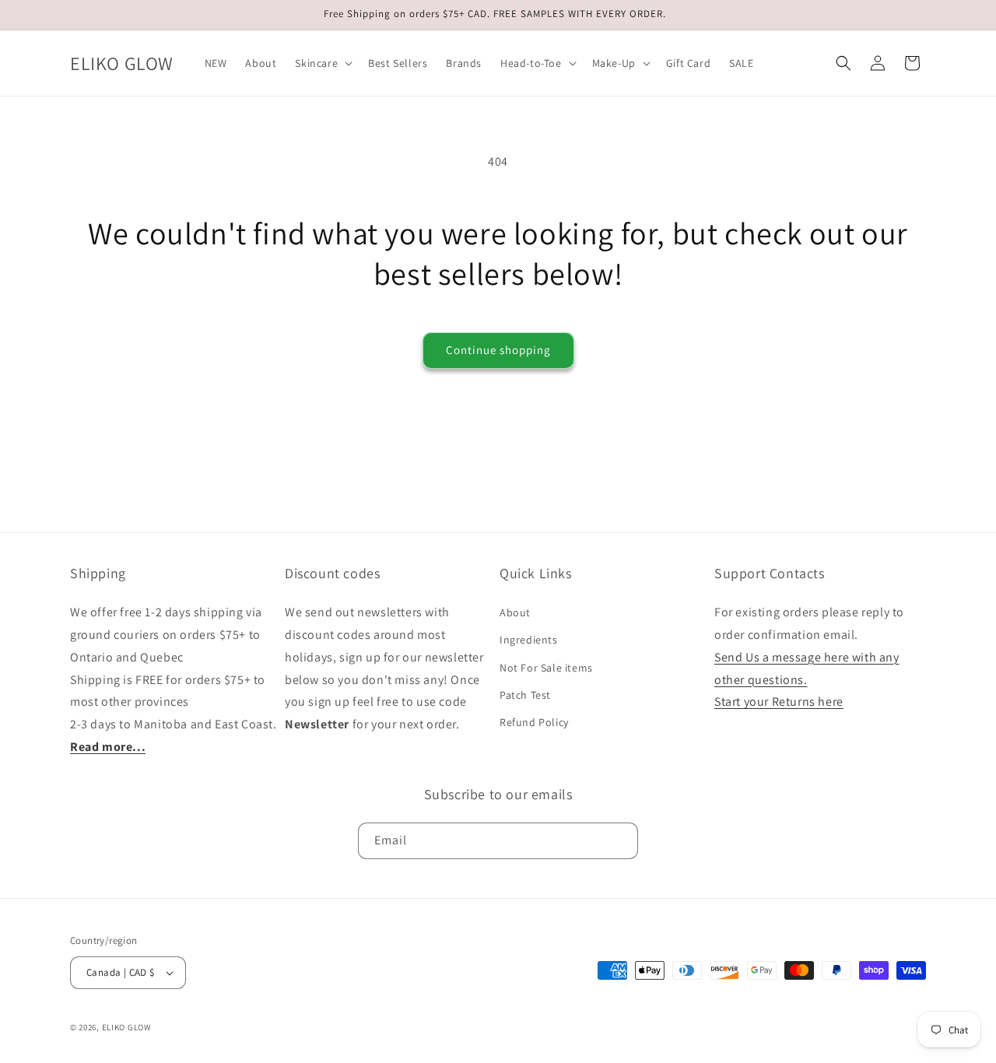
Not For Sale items (546, 668)
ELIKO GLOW (127, 1027)
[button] (322, 63)
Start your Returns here (778, 701)
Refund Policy (534, 722)
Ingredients (529, 640)
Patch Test (525, 695)
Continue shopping (498, 349)
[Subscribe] (620, 841)
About (515, 612)
